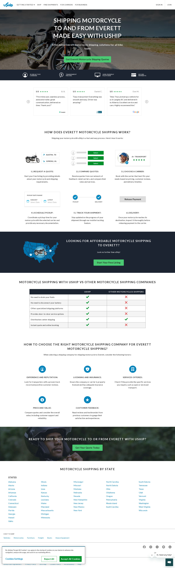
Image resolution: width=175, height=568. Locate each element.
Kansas (44, 492)
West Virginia (144, 507)
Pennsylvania (111, 500)
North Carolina (112, 482)
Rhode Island (111, 503)
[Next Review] (147, 101)
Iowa (43, 489)
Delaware (12, 507)
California (12, 496)
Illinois (43, 482)
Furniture (31, 538)
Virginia (142, 500)
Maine (43, 503)
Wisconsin (143, 510)
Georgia (11, 514)
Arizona (11, 489)
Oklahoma (110, 492)
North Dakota (112, 485)
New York (78, 510)
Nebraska (78, 492)
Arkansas (12, 492)
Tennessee (143, 485)
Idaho (10, 521)
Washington (144, 503)
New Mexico (79, 507)
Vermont (142, 496)
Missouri (77, 485)
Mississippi (78, 482)
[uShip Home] (8, 4)
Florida (11, 510)
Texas (141, 489)
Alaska (11, 485)
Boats (49, 538)
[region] (43, 555)
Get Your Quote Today (87, 447)
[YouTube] (163, 547)
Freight (41, 538)
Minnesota (45, 517)
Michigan (45, 514)
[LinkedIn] (170, 547)
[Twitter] (157, 547)
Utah (141, 492)
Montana (77, 489)
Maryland (45, 507)
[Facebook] (144, 547)
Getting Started (25, 5)
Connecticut (13, 503)
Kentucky (45, 496)
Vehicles (7, 538)
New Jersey (78, 503)
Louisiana (45, 500)
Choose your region (162, 553)
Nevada (77, 496)
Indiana (44, 485)
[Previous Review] (28, 101)
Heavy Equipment (62, 538)
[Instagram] (150, 547)
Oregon (109, 496)
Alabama (12, 482)
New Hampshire (80, 500)
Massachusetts (47, 510)
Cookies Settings (14, 559)
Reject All (49, 559)
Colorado (12, 500)
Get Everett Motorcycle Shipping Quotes (87, 59)
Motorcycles (19, 538)
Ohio (108, 489)
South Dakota (144, 482)
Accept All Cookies (70, 559)
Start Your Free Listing (108, 262)
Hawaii (11, 517)
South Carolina (112, 507)
